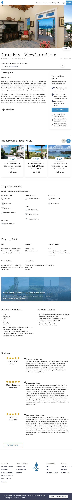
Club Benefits (21, 470)
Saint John (17, 58)
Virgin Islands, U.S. (6, 58)
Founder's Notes (7, 466)
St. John (24, 58)
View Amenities (13, 66)
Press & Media (6, 479)
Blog (47, 466)
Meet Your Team (7, 476)
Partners (19, 473)
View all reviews (13, 445)
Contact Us (65, 473)
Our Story (4, 470)
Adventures (20, 466)
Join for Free (60, 110)
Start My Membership (58, 497)
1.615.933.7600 (66, 466)
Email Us (64, 470)
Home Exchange (7, 473)
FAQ (47, 470)
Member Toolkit (52, 473)
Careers (4, 482)
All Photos (66, 48)
